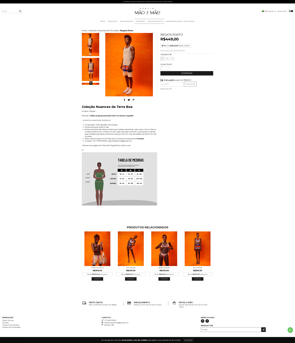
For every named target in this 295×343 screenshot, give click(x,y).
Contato (5, 323)
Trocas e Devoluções (10, 325)
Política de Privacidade (11, 327)
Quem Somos (8, 320)
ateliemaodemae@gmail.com (116, 323)
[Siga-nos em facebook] (207, 321)
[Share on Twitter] (129, 100)
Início (84, 31)
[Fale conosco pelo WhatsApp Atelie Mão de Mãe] (290, 330)
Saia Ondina (197, 268)
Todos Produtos (155, 21)
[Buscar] (20, 11)
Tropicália (113, 21)
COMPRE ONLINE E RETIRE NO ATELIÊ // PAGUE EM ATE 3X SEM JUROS (147, 2)
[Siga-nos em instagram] (202, 321)
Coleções (92, 31)
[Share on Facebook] (124, 100)
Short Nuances (97, 268)
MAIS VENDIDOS (126, 21)
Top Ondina (131, 268)
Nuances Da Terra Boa (108, 31)
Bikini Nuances (164, 268)
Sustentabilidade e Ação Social (180, 21)
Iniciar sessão (282, 11)
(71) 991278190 (110, 320)
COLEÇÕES (140, 21)
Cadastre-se (272, 11)
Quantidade (166, 64)
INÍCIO (102, 21)
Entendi (188, 340)
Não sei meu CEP (166, 89)
